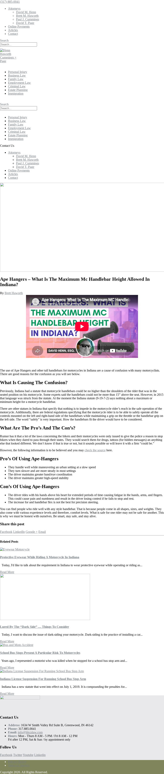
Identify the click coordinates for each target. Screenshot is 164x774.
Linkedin (40, 755)
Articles (13, 30)
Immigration (15, 93)
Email (42, 531)
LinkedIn (19, 531)
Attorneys (14, 8)
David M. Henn (26, 12)
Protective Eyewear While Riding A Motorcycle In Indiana (39, 557)
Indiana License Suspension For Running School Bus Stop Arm (43, 679)
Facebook (6, 531)
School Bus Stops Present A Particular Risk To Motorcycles (40, 652)
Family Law (15, 79)
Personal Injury (17, 72)
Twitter (17, 755)
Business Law (17, 75)
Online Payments (19, 26)
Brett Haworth (14, 293)
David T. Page (25, 23)
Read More (7, 572)
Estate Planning (18, 90)
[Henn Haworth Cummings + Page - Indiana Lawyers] (11, 61)
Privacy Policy (17, 761)
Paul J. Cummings (27, 19)
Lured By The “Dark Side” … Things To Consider (34, 626)
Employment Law (19, 82)
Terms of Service (18, 765)
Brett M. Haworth (27, 15)
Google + (32, 531)
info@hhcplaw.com (30, 732)
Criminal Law (17, 86)
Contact (13, 33)
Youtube (28, 755)
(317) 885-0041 (10, 1)
